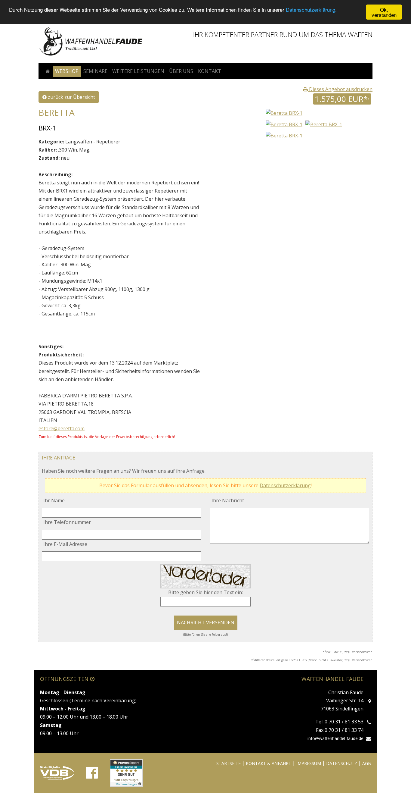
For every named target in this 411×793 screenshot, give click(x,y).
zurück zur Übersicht (71, 97)
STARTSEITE (228, 763)
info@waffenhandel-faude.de (335, 738)
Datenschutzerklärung (285, 485)
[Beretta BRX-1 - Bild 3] (284, 135)
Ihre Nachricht (228, 500)
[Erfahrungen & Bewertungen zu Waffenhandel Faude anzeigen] (126, 773)
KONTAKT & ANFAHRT (268, 763)
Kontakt (209, 71)
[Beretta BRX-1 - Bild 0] (283, 112)
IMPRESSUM (308, 763)
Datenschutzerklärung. (311, 10)
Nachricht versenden (205, 622)
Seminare (95, 71)
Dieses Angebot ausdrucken (340, 89)
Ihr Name (54, 500)
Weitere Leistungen (138, 71)
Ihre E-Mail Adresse (65, 544)
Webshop (67, 71)
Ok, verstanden (384, 12)
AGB (366, 763)
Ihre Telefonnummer (67, 522)
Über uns (181, 71)
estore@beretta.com (62, 428)
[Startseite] (48, 71)
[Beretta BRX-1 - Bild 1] (284, 124)
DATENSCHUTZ (341, 763)
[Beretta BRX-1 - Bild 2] (324, 124)
